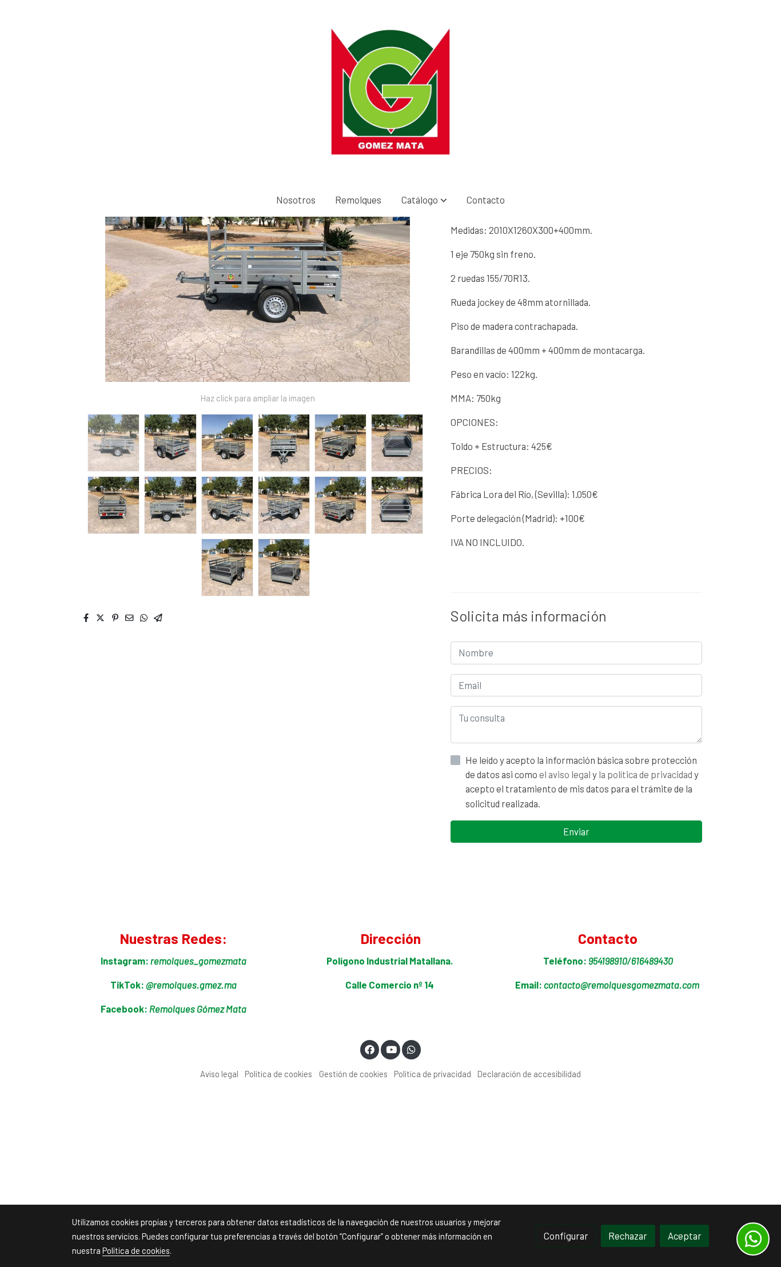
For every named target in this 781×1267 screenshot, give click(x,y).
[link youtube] (391, 1049)
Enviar (576, 831)
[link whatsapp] (412, 1049)
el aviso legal (565, 774)
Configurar (566, 1235)
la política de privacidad (646, 774)
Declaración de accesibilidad (529, 1074)
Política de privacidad (432, 1074)
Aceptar (685, 1235)
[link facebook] (370, 1049)
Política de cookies (278, 1074)
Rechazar (627, 1235)
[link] (390, 91)
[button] (424, 200)
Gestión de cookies (353, 1074)
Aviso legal (219, 1074)
